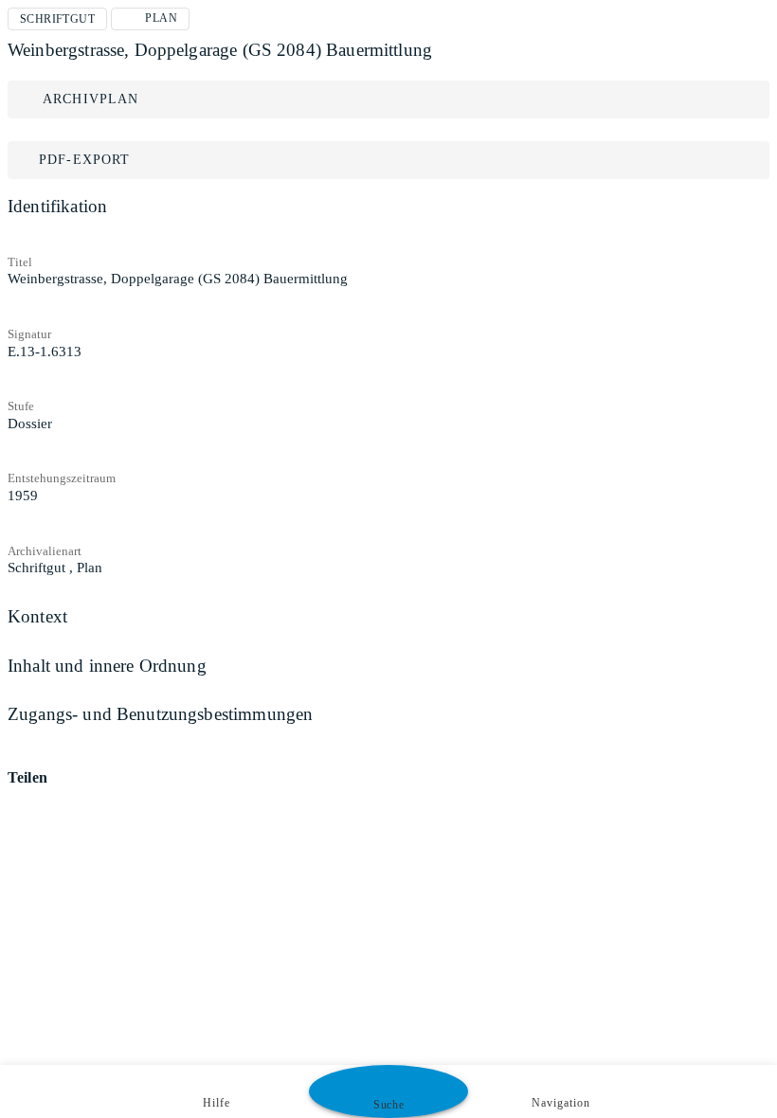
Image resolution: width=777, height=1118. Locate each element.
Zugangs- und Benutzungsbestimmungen (160, 714)
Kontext (37, 616)
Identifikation (57, 206)
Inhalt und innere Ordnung (107, 666)
